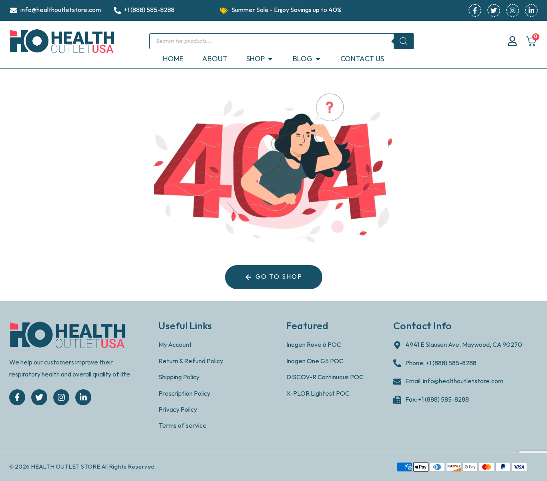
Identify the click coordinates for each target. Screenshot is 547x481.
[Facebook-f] (475, 10)
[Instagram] (512, 10)
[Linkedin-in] (531, 10)
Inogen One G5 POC (315, 361)
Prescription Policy (184, 393)
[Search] (404, 41)
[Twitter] (493, 10)
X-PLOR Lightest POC (318, 393)
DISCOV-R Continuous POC (325, 377)
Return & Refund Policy (191, 361)
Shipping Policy (179, 377)
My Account (175, 345)
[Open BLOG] (318, 59)
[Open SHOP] (270, 59)
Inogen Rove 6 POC (313, 345)
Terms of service (183, 426)
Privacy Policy (178, 410)
